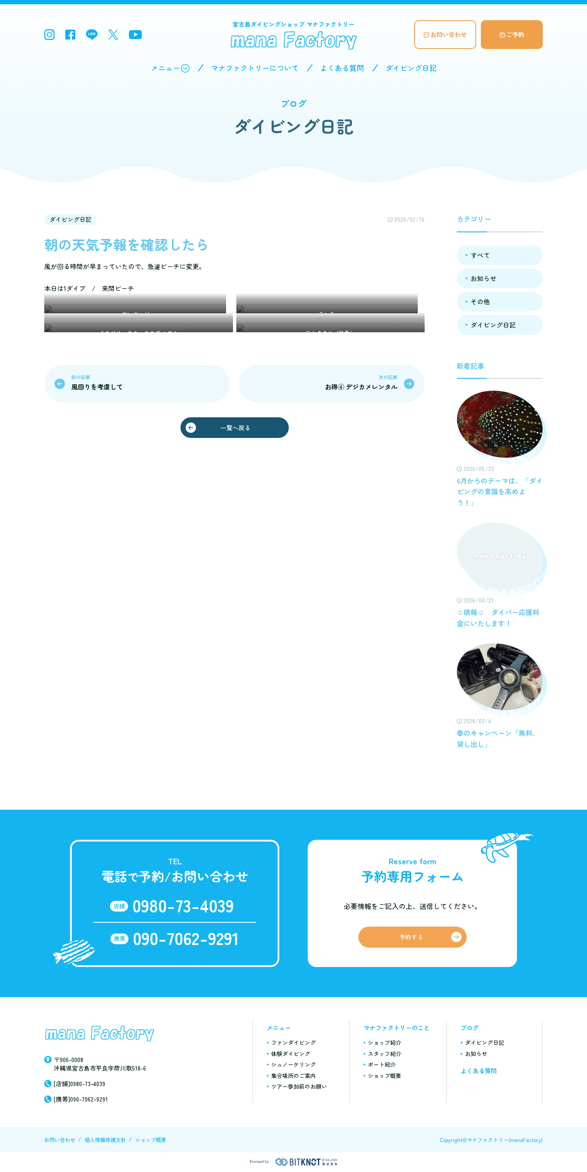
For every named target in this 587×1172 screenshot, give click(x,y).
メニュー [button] (165, 67)
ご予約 (515, 34)
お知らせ (483, 278)
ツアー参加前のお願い (299, 1086)
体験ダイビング (290, 1054)
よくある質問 (342, 67)
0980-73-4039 (183, 905)
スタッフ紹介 (384, 1054)
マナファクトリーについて (255, 67)
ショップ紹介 (384, 1042)
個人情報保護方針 (105, 1139)
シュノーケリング (293, 1064)
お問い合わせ (449, 34)
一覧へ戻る (235, 427)
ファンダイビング (293, 1042)
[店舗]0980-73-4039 (79, 1083)
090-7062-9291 (186, 937)
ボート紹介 (382, 1064)
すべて (480, 255)
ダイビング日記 (411, 67)
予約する (411, 937)
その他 (480, 301)
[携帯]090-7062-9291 (81, 1099)
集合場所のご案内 (293, 1075)
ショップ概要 (384, 1075)
